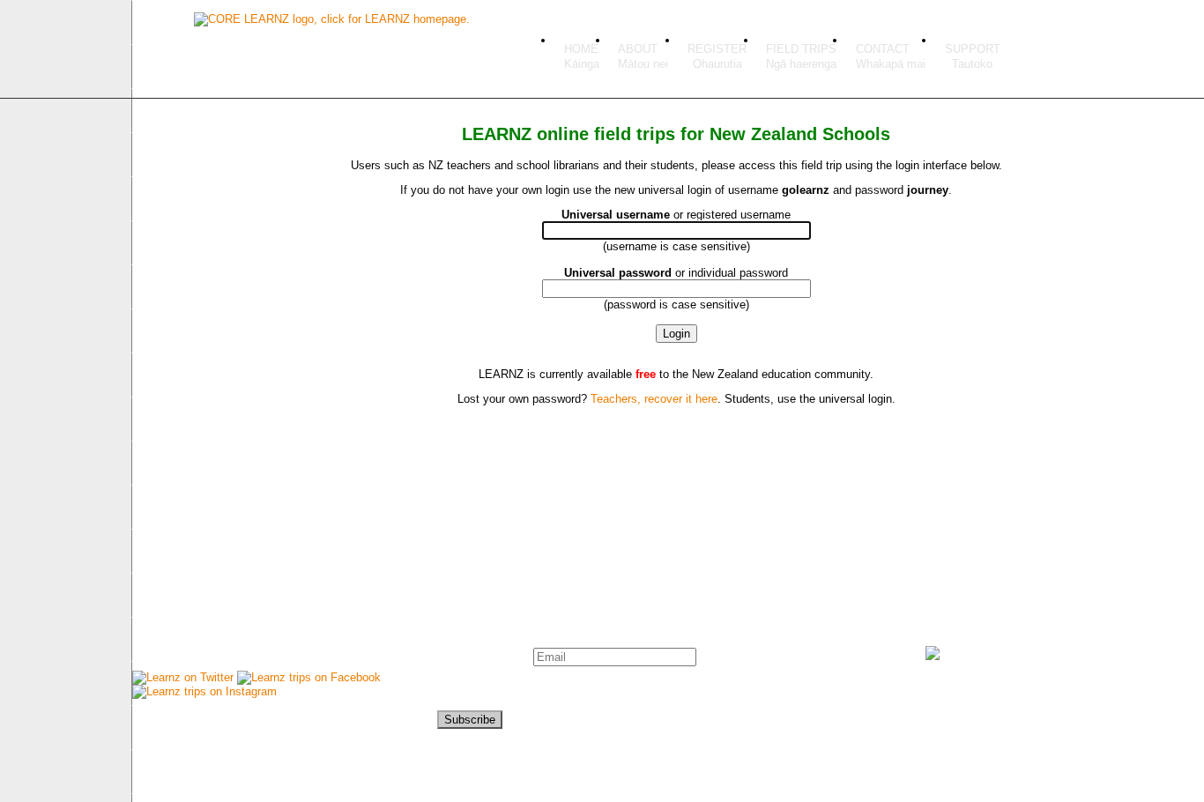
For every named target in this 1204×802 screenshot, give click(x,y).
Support (972, 49)
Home (581, 49)
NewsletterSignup (478, 678)
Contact (883, 49)
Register (717, 49)
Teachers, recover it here (654, 398)
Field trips (801, 49)
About (638, 49)
